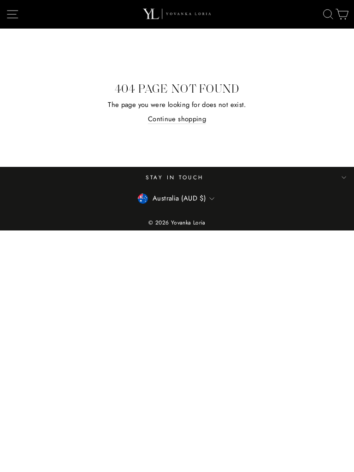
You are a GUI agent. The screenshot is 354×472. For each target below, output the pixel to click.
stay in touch (175, 177)
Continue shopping (177, 119)
